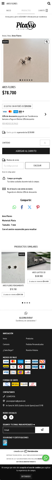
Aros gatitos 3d (38, 272)
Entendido (26, 476)
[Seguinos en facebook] (11, 417)
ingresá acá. (42, 459)
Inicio (4, 35)
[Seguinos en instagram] (5, 417)
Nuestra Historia (32, 350)
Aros (9, 35)
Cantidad (6, 142)
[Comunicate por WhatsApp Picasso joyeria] (45, 458)
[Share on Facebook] (22, 207)
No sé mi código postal (8, 172)
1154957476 (10, 396)
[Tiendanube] (26, 452)
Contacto (6, 344)
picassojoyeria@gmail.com (15, 401)
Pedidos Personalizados (34, 344)
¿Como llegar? (8, 350)
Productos (29, 338)
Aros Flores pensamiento (13, 285)
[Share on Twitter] (29, 207)
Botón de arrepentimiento (26, 462)
